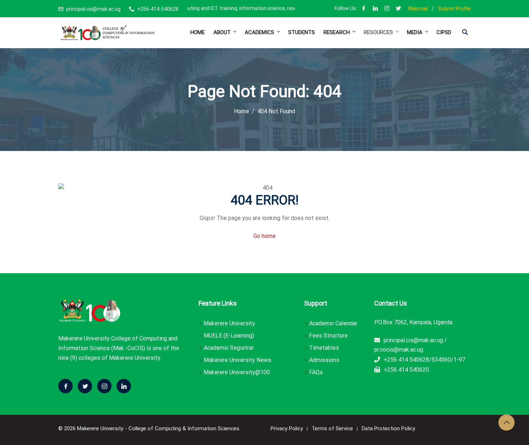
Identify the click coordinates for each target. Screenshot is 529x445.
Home (197, 32)
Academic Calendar (333, 323)
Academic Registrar (229, 347)
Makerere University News (237, 360)
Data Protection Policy (388, 428)
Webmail (418, 9)
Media (414, 32)
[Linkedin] (124, 386)
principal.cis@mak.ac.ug (93, 9)
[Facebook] (363, 9)
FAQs (316, 372)
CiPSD (444, 32)
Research (337, 32)
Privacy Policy (287, 428)
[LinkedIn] (375, 9)
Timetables (324, 347)
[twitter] (398, 9)
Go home (264, 236)
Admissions (324, 360)
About (222, 32)
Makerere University (229, 323)
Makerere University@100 (237, 372)
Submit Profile (454, 9)
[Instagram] (386, 9)
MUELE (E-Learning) (229, 335)
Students (301, 32)
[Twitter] (85, 386)
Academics (259, 32)
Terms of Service (332, 428)
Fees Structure (328, 335)
